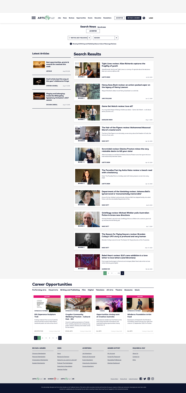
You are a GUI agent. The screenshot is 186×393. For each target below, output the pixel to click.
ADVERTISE (119, 18)
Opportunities (81, 18)
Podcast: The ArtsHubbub (64, 363)
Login (151, 18)
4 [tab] (49, 338)
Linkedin (149, 378)
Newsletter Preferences (114, 360)
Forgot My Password (114, 357)
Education (98, 18)
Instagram (152, 378)
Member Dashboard (114, 363)
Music (137, 290)
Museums (128, 290)
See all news (102, 27)
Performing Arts (39, 290)
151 (119, 273)
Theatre (118, 290)
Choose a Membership (39, 353)
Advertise (93, 31)
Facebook (141, 378)
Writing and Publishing (70, 290)
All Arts (110, 290)
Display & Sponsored (88, 357)
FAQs (134, 360)
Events (90, 18)
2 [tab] (42, 338)
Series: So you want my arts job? (67, 360)
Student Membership (38, 363)
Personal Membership (38, 357)
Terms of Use (123, 379)
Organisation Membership (40, 360)
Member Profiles (62, 369)
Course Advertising (88, 366)
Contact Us (136, 357)
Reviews (71, 18)
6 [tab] (56, 338)
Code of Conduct (133, 379)
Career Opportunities (52, 284)
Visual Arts (53, 290)
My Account (111, 353)
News (65, 18)
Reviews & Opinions (63, 357)
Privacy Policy (114, 379)
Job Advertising (87, 353)
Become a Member (133, 18)
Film (84, 290)
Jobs (59, 18)
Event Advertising (87, 360)
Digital (91, 290)
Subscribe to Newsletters (64, 366)
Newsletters (107, 18)
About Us (135, 353)
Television (100, 290)
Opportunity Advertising (89, 363)
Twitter (144, 379)
